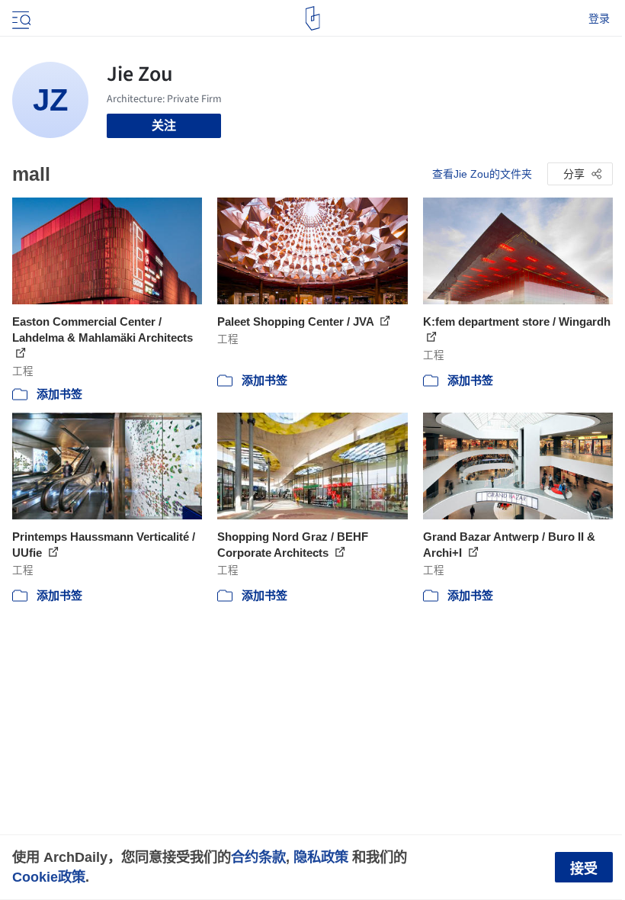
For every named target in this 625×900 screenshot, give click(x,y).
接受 (584, 868)
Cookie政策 (48, 877)
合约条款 (258, 857)
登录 (599, 18)
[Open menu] (19, 18)
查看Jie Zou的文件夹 (482, 174)
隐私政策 (320, 857)
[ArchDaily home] (313, 18)
